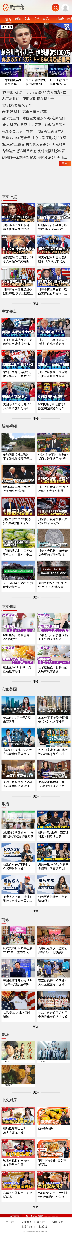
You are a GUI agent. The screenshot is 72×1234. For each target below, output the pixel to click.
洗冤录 (6, 1061)
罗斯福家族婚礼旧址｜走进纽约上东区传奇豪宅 (52, 784)
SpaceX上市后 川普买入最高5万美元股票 (34, 144)
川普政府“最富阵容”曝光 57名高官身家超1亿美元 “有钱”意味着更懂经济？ (60, 82)
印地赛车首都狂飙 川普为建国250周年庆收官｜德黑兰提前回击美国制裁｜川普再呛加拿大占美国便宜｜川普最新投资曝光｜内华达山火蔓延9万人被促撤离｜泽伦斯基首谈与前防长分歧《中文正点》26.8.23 (53, 227)
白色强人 (43, 1061)
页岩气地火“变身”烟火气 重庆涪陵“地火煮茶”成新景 (53, 585)
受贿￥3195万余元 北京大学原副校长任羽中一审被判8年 (36, 138)
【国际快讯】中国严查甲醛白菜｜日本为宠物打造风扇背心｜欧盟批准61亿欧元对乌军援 (17, 553)
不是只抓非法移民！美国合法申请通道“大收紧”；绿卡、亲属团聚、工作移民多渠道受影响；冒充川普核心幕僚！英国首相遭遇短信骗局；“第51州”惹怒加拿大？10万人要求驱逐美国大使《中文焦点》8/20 (18, 342)
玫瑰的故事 (8, 1085)
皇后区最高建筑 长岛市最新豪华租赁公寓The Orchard (18, 784)
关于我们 (11, 1222)
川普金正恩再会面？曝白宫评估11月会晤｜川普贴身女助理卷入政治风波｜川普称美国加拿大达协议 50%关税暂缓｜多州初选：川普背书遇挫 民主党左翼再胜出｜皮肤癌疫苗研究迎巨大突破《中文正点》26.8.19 (53, 292)
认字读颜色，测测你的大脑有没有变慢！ (52, 669)
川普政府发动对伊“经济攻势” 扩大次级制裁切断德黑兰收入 (53, 489)
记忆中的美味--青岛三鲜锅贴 (52, 1162)
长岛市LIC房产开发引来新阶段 (17, 719)
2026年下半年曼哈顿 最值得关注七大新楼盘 (53, 719)
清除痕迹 (42, 1226)
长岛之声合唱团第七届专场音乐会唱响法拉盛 (52, 1014)
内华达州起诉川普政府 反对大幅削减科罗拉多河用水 (36, 151)
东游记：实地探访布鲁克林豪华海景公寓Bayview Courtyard (18, 752)
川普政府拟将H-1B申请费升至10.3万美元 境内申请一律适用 (53, 553)
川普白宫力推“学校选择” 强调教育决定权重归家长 (17, 521)
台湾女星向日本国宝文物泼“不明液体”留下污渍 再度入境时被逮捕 (36, 118)
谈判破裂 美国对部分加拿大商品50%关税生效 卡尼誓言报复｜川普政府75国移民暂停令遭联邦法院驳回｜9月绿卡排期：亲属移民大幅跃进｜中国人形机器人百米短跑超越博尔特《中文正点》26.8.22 (18, 259)
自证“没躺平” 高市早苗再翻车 (24, 112)
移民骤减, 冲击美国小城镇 (17, 1014)
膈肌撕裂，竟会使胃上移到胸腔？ (17, 637)
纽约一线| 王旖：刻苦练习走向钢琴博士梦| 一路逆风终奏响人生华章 (53, 834)
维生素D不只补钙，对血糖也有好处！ (17, 669)
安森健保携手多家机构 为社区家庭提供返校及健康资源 (52, 982)
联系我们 (42, 1222)
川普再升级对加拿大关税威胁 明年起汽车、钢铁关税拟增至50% (53, 521)
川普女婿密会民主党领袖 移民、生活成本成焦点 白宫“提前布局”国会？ (12, 82)
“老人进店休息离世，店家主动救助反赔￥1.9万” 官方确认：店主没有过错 (36, 125)
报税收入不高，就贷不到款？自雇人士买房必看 (17, 899)
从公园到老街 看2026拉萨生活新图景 (18, 585)
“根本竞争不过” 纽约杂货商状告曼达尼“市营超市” (53, 457)
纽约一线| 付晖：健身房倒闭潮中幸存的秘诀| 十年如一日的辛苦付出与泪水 (53, 867)
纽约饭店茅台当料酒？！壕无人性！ (14, 1130)
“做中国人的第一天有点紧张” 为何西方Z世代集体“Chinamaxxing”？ (36, 92)
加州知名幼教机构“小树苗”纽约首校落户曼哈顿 (36, 82)
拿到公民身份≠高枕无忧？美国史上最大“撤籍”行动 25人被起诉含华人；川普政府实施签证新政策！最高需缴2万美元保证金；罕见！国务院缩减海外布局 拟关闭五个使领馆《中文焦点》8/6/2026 (18, 374)
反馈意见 (26, 1222)
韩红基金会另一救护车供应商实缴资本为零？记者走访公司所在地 (36, 131)
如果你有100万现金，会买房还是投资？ (17, 866)
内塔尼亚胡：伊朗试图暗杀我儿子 (28, 99)
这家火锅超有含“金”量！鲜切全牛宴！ (16, 1162)
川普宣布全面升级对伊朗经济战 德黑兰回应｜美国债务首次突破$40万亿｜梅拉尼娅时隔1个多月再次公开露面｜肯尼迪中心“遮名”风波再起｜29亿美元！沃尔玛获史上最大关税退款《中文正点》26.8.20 (18, 292)
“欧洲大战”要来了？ (17, 105)
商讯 (45, 19)
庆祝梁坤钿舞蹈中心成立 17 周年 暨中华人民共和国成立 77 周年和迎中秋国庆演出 (17, 950)
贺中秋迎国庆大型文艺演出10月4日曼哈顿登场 (52, 950)
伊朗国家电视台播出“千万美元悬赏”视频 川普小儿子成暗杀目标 (18, 489)
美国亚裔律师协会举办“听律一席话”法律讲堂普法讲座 (17, 982)
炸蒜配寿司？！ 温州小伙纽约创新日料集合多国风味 (53, 1195)
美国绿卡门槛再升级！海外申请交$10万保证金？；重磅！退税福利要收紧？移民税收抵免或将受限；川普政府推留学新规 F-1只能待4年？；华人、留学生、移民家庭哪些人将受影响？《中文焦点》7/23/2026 (18, 406)
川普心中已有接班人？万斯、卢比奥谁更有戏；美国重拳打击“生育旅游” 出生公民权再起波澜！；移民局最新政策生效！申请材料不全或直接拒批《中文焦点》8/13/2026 (53, 342)
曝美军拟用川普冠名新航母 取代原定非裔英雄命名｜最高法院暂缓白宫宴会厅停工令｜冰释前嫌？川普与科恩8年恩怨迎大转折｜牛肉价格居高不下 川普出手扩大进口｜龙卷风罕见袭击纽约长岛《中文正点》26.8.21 (53, 259)
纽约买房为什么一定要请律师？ (52, 898)
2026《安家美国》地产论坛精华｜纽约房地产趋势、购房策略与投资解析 (53, 752)
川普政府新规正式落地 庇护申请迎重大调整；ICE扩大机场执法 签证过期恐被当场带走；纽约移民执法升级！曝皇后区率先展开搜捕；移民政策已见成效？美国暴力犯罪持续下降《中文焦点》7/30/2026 (53, 374)
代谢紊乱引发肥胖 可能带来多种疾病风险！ (53, 637)
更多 (65, 163)
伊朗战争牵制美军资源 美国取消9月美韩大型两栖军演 (36, 157)
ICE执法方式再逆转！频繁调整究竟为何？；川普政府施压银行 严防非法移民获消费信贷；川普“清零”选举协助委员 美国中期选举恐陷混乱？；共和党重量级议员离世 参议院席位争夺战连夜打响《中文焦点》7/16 (53, 406)
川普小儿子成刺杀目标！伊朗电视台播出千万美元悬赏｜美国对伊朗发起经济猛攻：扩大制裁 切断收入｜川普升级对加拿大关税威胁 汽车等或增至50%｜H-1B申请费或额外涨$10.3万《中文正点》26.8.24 (18, 227)
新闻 (18, 19)
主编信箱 (26, 1226)
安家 (27, 19)
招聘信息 (57, 1222)
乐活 (36, 19)
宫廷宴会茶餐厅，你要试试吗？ (17, 1194)
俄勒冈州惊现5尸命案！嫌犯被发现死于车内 (17, 457)
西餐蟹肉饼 (45, 1128)
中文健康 (58, 19)
